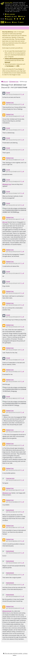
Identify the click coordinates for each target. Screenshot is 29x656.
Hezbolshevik (10, 510)
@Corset (4, 222)
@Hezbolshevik (6, 611)
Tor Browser (10, 66)
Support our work (11, 16)
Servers (8, 22)
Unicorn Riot (8, 2)
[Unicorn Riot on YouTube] (20, 19)
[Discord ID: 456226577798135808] (3, 103)
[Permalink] (23, 94)
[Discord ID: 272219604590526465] (3, 479)
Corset (8, 92)
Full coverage (10, 14)
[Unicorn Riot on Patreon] (23, 19)
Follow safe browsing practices (14, 58)
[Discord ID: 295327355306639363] (3, 510)
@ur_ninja (9, 19)
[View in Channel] (21, 94)
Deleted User (14, 81)
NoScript (7, 62)
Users (15, 22)
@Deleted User (6, 184)
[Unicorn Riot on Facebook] (14, 19)
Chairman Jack (10, 478)
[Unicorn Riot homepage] (2, 3)
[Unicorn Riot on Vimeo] (17, 19)
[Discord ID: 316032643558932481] (3, 93)
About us (22, 16)
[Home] (2, 22)
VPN (18, 66)
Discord (5, 81)
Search (21, 22)
